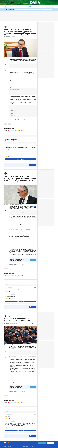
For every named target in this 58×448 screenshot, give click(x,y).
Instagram (32, 164)
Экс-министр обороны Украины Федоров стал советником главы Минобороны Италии (22, 91)
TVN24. (21, 61)
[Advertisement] (29, 15)
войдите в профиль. (31, 143)
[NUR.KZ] (29, 7)
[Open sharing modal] (5, 67)
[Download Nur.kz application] (29, 2)
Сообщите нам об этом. (23, 119)
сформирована (17, 347)
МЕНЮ (7, 6)
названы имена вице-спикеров (21, 382)
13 (6, 275)
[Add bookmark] (5, 70)
